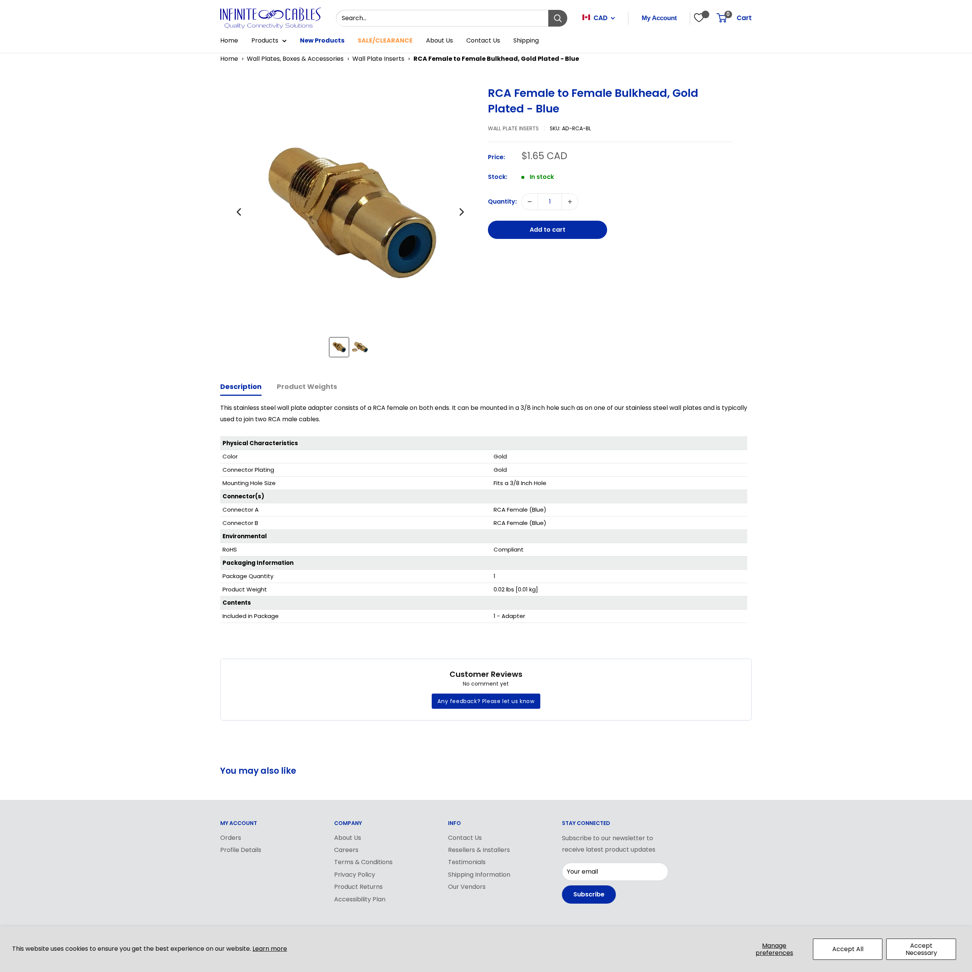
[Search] (557, 18)
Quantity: (502, 201)
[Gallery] (350, 225)
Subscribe (588, 894)
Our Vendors (467, 886)
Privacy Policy (354, 874)
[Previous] (239, 212)
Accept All (847, 949)
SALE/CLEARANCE (385, 40)
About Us (439, 40)
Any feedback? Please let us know (485, 701)
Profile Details (240, 850)
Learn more (269, 948)
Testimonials (467, 862)
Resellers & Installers (479, 850)
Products (264, 40)
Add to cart (547, 229)
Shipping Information (479, 874)
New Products (322, 40)
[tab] (241, 387)
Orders (230, 837)
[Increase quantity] (570, 202)
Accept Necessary (921, 949)
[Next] (462, 212)
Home (229, 40)
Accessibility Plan (359, 899)
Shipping (526, 40)
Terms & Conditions (363, 862)
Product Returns (358, 886)
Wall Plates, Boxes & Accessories (295, 58)
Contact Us (483, 40)
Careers (346, 850)
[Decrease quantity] (530, 202)
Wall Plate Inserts (378, 58)
